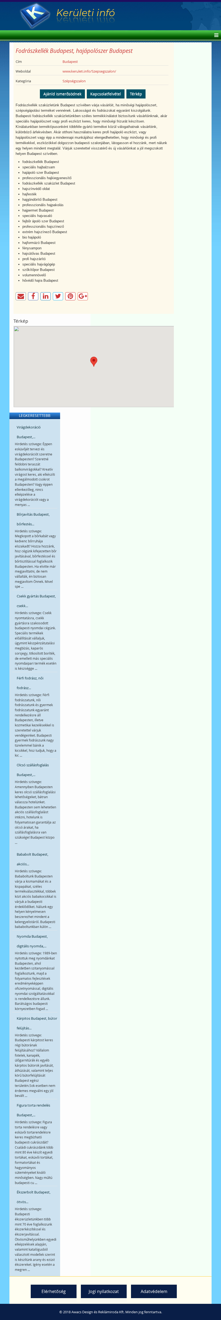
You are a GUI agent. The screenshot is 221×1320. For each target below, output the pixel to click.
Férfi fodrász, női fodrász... (30, 683)
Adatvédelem (154, 1291)
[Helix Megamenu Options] (215, 35)
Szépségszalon (74, 81)
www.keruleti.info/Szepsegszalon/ (89, 71)
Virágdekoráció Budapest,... (29, 432)
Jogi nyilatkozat (104, 1291)
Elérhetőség (54, 1291)
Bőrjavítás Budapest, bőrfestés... (33, 519)
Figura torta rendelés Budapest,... (33, 1110)
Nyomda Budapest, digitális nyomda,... (32, 941)
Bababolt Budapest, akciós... (32, 859)
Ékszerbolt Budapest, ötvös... (33, 1197)
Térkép (136, 93)
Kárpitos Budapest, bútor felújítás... (37, 1023)
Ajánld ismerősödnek (62, 93)
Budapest (70, 61)
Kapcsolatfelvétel (105, 93)
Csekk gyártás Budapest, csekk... (36, 601)
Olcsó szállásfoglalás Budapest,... (33, 770)
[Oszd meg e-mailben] (21, 296)
